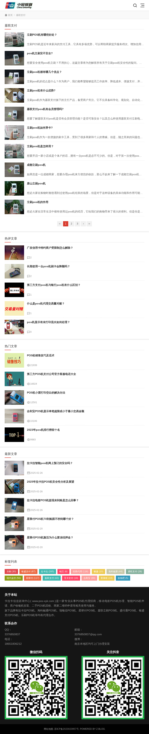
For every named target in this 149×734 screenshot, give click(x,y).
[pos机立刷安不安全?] (14, 58)
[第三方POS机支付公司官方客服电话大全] (14, 379)
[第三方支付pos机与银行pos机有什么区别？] (14, 290)
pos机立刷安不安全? (40, 53)
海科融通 (115, 571)
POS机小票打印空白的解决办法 (46, 392)
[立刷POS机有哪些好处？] (14, 39)
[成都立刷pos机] (14, 169)
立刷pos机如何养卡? (40, 127)
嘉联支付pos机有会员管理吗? (45, 109)
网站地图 (48, 729)
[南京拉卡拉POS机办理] (19, 5)
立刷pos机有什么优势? (41, 90)
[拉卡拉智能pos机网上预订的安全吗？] (14, 468)
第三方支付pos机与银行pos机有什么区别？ (54, 284)
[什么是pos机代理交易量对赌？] (14, 308)
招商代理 (80, 571)
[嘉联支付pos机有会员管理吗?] (14, 114)
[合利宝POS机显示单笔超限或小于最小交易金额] (14, 416)
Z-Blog (100, 729)
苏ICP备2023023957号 (66, 729)
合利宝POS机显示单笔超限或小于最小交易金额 (55, 411)
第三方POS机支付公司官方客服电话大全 (51, 374)
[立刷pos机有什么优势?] (14, 95)
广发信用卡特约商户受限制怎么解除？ (50, 247)
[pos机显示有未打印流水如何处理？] (14, 327)
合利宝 (89, 578)
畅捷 (98, 571)
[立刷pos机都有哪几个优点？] (14, 77)
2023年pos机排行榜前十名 (43, 429)
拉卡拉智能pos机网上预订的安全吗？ (50, 463)
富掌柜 (107, 578)
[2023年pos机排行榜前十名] (14, 434)
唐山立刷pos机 (36, 183)
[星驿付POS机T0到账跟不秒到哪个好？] (14, 524)
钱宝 (63, 571)
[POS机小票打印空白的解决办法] (14, 397)
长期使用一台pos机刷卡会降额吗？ (48, 266)
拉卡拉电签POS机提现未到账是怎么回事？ (53, 500)
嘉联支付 (52, 578)
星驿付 (32, 578)
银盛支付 (28, 571)
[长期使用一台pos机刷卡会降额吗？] (14, 271)
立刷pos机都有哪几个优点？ (44, 71)
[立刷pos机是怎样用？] (14, 151)
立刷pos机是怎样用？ (40, 146)
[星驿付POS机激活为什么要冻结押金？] (14, 542)
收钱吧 (123, 578)
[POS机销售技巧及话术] (14, 360)
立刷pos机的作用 (37, 202)
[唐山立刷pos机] (14, 188)
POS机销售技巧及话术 (40, 355)
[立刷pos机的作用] (14, 207)
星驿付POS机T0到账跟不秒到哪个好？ (50, 518)
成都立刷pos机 (36, 164)
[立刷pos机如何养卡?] (14, 132)
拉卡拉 (47, 571)
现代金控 (14, 578)
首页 (10, 15)
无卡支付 (71, 578)
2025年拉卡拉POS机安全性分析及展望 (50, 481)
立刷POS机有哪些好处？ (42, 34)
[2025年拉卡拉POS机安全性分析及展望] (14, 486)
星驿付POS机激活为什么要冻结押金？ (50, 537)
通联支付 (135, 571)
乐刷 (11, 571)
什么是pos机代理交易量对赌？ (46, 303)
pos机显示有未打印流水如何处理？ (48, 322)
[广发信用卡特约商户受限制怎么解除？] (14, 252)
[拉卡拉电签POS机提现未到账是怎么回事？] (14, 505)
